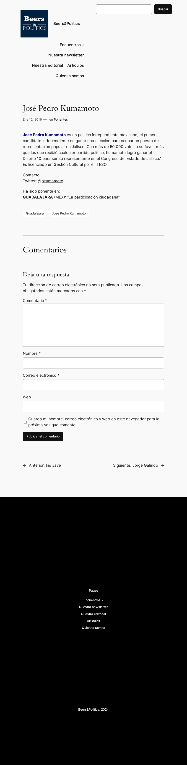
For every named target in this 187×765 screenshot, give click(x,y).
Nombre (32, 353)
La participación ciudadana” (94, 197)
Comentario (35, 300)
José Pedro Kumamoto (69, 213)
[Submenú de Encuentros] (83, 45)
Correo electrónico (41, 375)
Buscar (163, 9)
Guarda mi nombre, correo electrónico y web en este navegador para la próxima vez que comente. (93, 422)
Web (27, 397)
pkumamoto (52, 181)
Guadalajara (35, 213)
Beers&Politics (66, 23)
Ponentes (61, 119)
